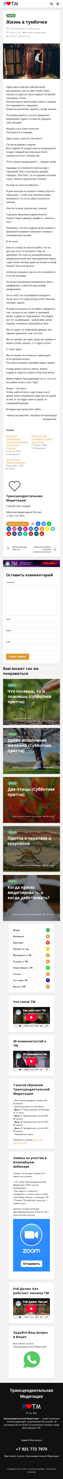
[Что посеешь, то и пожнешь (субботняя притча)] (31, 701)
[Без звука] (41, 1026)
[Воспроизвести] (20, 1026)
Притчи (11, 15)
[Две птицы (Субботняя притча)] (31, 799)
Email (9, 631)
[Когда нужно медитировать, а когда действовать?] (31, 897)
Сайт (8, 642)
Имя (8, 619)
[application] (31, 1017)
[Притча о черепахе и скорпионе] (31, 848)
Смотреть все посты (17, 524)
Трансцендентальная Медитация (25, 29)
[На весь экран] (46, 1026)
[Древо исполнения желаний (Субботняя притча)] (31, 750)
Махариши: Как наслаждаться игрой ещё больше (41, 439)
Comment (10, 582)
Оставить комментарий (36, 33)
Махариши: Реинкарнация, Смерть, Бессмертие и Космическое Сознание (17, 442)
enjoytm (15, 718)
